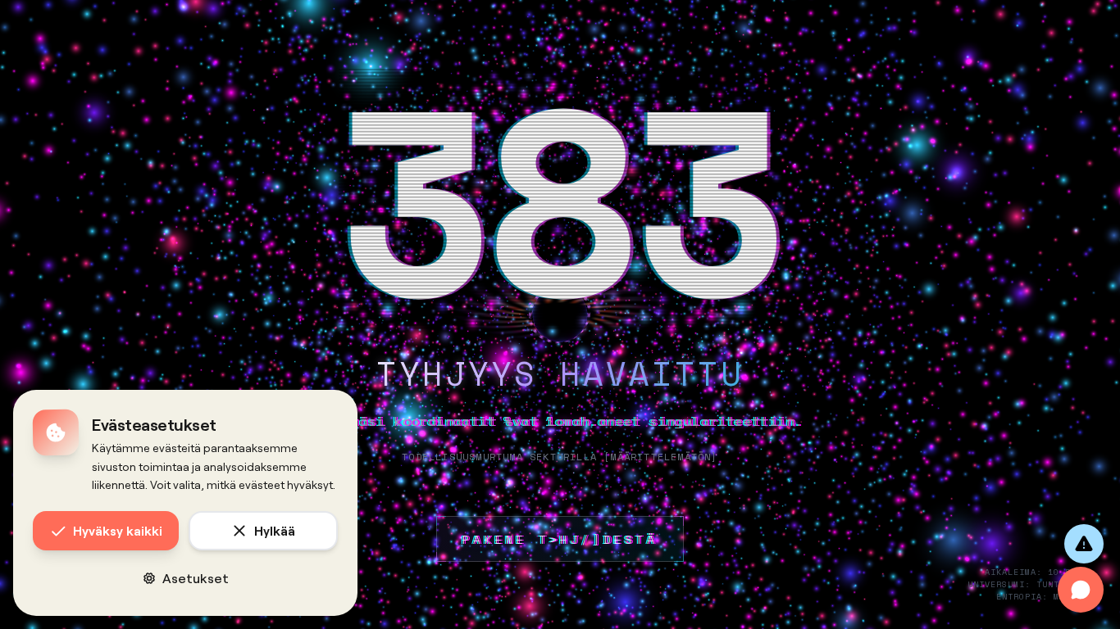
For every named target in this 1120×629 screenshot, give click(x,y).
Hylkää (274, 530)
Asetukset (195, 578)
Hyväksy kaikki (117, 530)
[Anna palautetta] (1084, 543)
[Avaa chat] (1081, 590)
